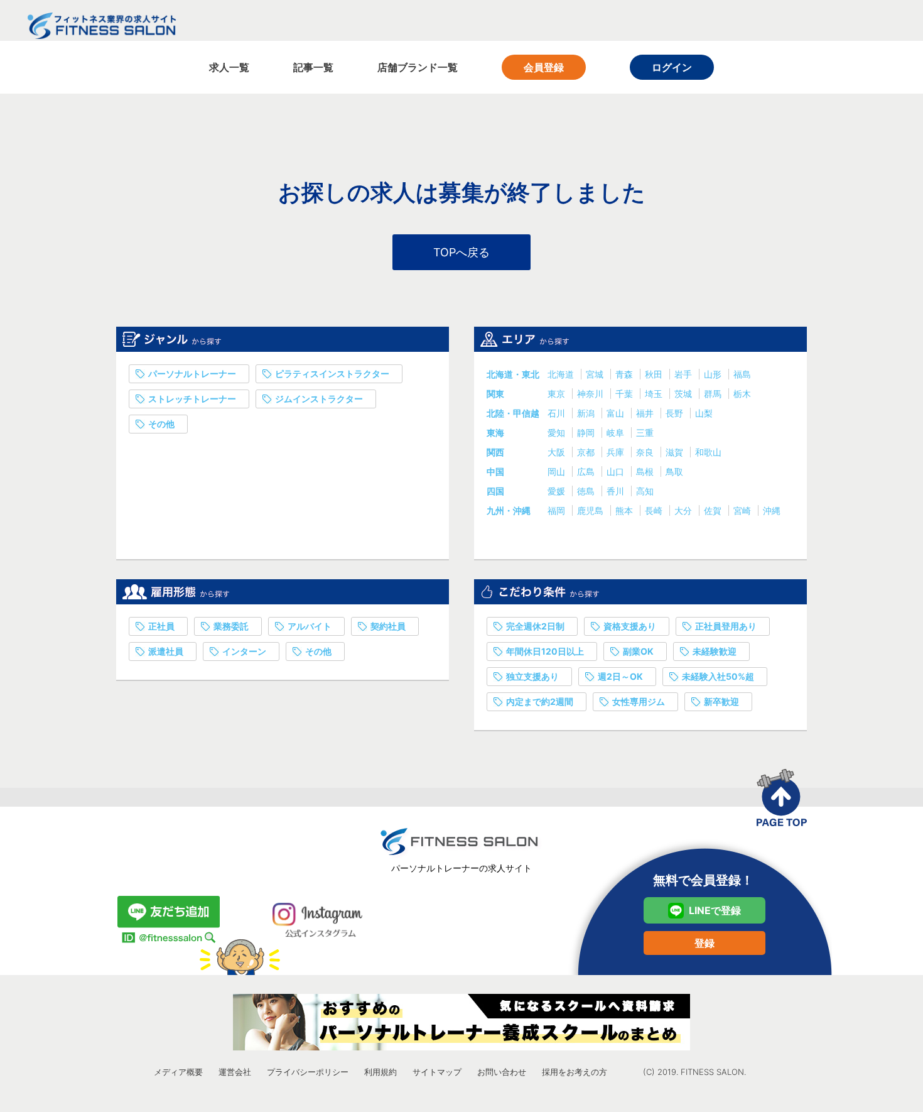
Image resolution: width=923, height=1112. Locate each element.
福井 (646, 413)
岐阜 (617, 432)
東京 (558, 393)
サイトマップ (437, 1072)
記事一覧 (313, 67)
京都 (587, 452)
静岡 (587, 432)
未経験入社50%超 (718, 676)
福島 (742, 374)
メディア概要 (178, 1072)
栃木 (742, 393)
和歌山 (708, 452)
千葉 (625, 393)
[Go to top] (782, 797)
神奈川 (591, 393)
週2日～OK (620, 676)
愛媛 (558, 491)
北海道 (562, 374)
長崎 (655, 510)
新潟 (587, 413)
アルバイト (310, 626)
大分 (684, 510)
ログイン (672, 67)
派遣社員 (165, 651)
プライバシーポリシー (307, 1072)
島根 (646, 471)
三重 (645, 432)
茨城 (684, 393)
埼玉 (655, 393)
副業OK (638, 651)
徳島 (587, 491)
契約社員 (388, 626)
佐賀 (714, 510)
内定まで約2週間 (539, 701)
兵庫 (617, 452)
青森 (625, 374)
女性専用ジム (638, 701)
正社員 (161, 626)
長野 (676, 413)
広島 (587, 471)
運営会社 (235, 1072)
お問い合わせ (501, 1072)
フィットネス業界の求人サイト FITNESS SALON (102, 26)
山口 (617, 471)
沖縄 (771, 510)
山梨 (704, 413)
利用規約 (380, 1072)
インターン (244, 651)
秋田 (655, 374)
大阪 (558, 452)
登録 (704, 943)
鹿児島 (591, 510)
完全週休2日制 (535, 626)
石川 (558, 413)
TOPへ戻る (461, 252)
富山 (617, 413)
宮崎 (743, 510)
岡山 (558, 471)
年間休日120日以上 (545, 651)
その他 (161, 423)
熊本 (625, 510)
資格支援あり (629, 626)
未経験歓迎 (715, 651)
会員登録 (544, 67)
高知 (645, 491)
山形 (714, 374)
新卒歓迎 (721, 701)
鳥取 (674, 471)
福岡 (558, 510)
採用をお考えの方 (574, 1072)
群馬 (714, 393)
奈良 (646, 452)
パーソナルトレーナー (192, 373)
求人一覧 (229, 67)
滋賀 (676, 452)
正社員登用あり (726, 626)
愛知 (558, 432)
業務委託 (231, 626)
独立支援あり (532, 676)
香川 (617, 491)
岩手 (684, 374)
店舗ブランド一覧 (417, 67)
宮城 (596, 374)
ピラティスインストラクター (332, 373)
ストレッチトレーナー (192, 398)
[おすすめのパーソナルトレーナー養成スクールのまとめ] (461, 1022)
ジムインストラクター (319, 398)
